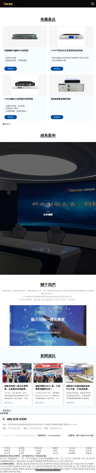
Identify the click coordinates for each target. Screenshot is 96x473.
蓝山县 (70, 464)
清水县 (83, 464)
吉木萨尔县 (26, 466)
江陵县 (38, 451)
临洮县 (22, 448)
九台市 (3, 466)
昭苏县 (7, 451)
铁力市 (7, 453)
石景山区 (38, 448)
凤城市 (35, 469)
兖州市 (60, 466)
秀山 (19, 472)
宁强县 (74, 469)
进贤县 (22, 469)
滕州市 (49, 464)
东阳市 (49, 469)
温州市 (39, 466)
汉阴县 (15, 469)
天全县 (55, 453)
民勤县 (89, 453)
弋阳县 (83, 466)
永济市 (22, 453)
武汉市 (42, 464)
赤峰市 (55, 448)
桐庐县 (13, 472)
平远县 (77, 464)
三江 (34, 466)
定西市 (10, 466)
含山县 (72, 448)
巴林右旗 (68, 466)
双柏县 (46, 466)
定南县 (89, 448)
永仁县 (76, 466)
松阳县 (81, 469)
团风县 (29, 469)
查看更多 (11, 69)
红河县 (22, 451)
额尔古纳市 (65, 469)
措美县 (17, 466)
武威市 (90, 464)
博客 (55, 451)
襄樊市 (56, 469)
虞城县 (19, 464)
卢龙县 (7, 448)
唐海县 (8, 469)
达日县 (56, 464)
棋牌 (38, 453)
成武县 (26, 464)
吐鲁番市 (72, 453)
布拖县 (72, 451)
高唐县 (89, 466)
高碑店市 (34, 464)
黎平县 (53, 466)
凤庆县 (42, 469)
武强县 (89, 451)
